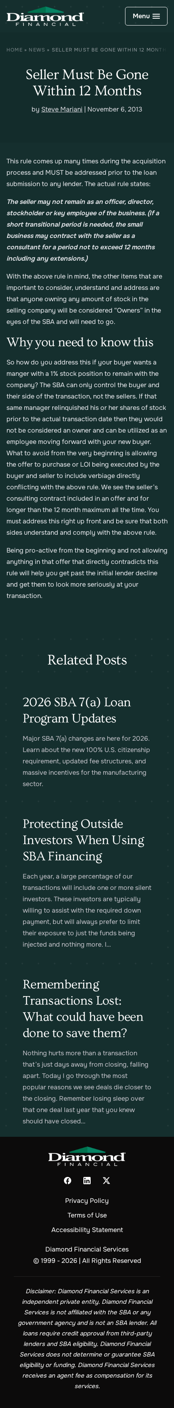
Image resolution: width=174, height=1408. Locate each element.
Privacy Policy (87, 1200)
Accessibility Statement (87, 1230)
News (37, 50)
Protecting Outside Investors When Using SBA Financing (83, 840)
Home (14, 50)
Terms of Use (87, 1215)
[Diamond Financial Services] (45, 16)
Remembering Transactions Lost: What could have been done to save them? (83, 1008)
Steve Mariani (62, 109)
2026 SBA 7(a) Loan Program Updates (77, 710)
